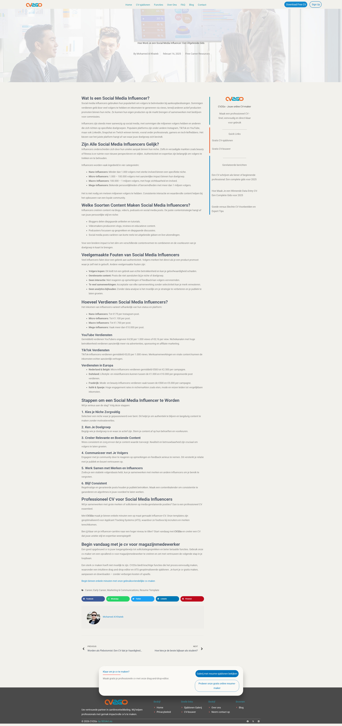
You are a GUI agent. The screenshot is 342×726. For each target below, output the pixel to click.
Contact (202, 4)
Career (88, 590)
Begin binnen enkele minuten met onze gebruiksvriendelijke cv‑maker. (118, 581)
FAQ (183, 4)
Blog (191, 4)
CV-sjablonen (143, 4)
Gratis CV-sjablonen (222, 140)
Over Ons (172, 4)
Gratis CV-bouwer (221, 148)
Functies (158, 4)
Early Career (99, 590)
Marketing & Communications (123, 590)
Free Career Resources (197, 53)
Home (128, 4)
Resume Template (149, 590)
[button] (93, 599)
